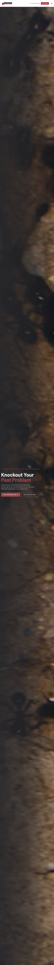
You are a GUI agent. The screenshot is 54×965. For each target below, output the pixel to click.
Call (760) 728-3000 (30, 494)
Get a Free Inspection (9, 494)
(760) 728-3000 (36, 3)
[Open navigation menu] (51, 3)
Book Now (45, 3)
